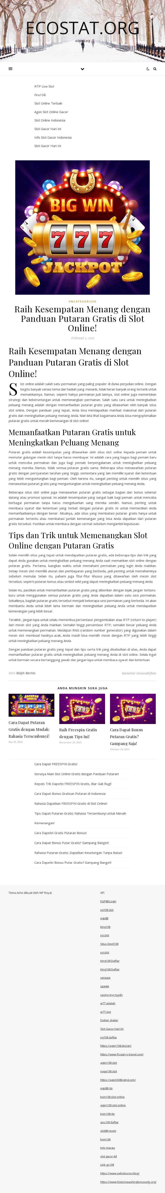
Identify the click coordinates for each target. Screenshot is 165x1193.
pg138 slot (106, 910)
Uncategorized (83, 301)
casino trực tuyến (111, 995)
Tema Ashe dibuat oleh (24, 893)
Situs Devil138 (109, 944)
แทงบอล (105, 978)
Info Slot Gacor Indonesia (53, 137)
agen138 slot (108, 1063)
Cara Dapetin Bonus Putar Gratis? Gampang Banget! (72, 862)
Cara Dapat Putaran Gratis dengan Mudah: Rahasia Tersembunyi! (29, 729)
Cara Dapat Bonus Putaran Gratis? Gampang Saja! (126, 736)
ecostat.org (82, 27)
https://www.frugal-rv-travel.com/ (122, 1054)
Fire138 (40, 95)
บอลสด (104, 986)
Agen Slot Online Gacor (51, 112)
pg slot (104, 935)
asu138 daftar (109, 1122)
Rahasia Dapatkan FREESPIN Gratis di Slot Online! (70, 803)
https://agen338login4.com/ (118, 1080)
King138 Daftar (109, 961)
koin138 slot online (112, 1097)
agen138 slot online (113, 1105)
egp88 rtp (106, 1088)
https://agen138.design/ (115, 1046)
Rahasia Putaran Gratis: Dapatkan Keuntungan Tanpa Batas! (78, 852)
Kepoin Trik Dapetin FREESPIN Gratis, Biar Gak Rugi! (72, 784)
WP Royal (45, 893)
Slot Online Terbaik (48, 103)
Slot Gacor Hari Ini (47, 129)
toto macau (107, 1148)
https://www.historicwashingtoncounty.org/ (128, 1182)
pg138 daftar (108, 1037)
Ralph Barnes (25, 673)
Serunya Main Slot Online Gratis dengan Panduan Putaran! (76, 774)
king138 (105, 927)
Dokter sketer (109, 1020)
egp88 (104, 918)
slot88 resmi (108, 1131)
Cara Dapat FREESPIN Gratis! (55, 764)
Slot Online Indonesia (49, 120)
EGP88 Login (108, 901)
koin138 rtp (107, 1114)
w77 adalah (107, 1003)
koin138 (105, 1139)
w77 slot (105, 1012)
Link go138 (107, 1165)
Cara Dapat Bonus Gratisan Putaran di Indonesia (69, 793)
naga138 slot (108, 1071)
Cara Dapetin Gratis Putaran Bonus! (60, 833)
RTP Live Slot (44, 86)
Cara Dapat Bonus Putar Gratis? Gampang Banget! (71, 843)
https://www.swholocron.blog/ (119, 1173)
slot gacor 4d (108, 1156)
